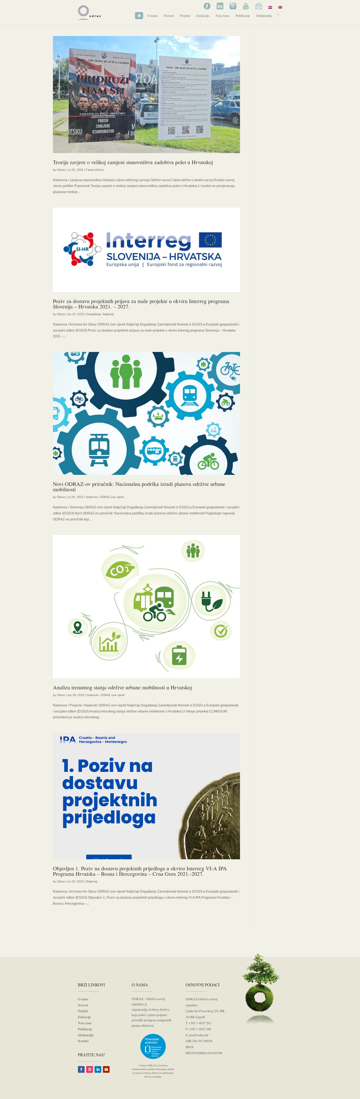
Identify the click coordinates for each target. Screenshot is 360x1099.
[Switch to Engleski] (280, 7)
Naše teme (222, 15)
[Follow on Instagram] (89, 1069)
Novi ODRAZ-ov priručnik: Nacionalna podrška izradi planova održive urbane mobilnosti (139, 486)
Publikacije (243, 15)
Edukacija (202, 15)
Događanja (93, 314)
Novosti (169, 15)
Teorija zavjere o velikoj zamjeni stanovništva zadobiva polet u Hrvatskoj (133, 162)
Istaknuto (92, 497)
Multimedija (264, 15)
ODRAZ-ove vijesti (112, 497)
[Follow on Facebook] (81, 1069)
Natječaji (108, 314)
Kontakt (83, 1041)
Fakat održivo (95, 169)
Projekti (185, 15)
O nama (152, 15)
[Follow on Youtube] (106, 1069)
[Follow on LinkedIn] (98, 1069)
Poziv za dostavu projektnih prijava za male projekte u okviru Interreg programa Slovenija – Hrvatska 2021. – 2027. (141, 303)
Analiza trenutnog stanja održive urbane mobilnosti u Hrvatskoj (122, 687)
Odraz (61, 169)
